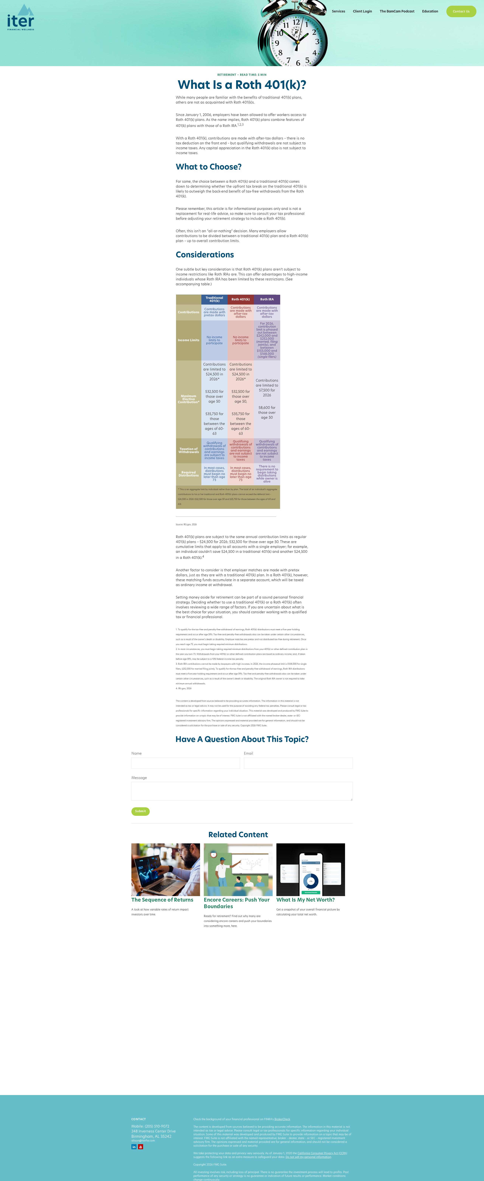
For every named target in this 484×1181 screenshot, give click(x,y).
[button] (317, 12)
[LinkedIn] (134, 1146)
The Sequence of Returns (162, 900)
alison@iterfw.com (143, 1140)
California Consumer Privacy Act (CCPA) (322, 1153)
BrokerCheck (282, 1119)
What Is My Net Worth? (305, 900)
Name (136, 754)
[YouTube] (140, 1146)
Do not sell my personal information (308, 1157)
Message (139, 778)
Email (248, 754)
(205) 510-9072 (157, 1126)
